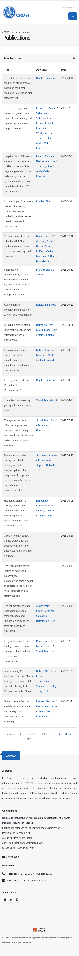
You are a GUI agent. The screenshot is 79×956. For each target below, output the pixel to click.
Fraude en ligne (16, 943)
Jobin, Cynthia (44, 138)
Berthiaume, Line (46, 161)
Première (10, 734)
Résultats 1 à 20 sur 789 (38, 736)
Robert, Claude (44, 350)
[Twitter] (11, 899)
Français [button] (68, 7)
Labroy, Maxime (45, 156)
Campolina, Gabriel (46, 706)
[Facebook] (5, 899)
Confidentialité (26, 943)
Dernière (69, 734)
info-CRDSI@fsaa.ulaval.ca (31, 880)
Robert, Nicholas (45, 671)
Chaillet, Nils (43, 201)
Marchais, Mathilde (46, 355)
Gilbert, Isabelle (46, 360)
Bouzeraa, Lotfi (45, 236)
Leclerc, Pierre (44, 515)
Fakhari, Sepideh (46, 701)
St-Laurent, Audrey (46, 455)
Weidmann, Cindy (46, 133)
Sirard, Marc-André (46, 329)
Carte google (12, 856)
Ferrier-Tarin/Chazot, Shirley (43, 681)
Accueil (6, 32)
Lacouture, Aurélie (46, 108)
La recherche (22, 32)
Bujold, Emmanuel (46, 78)
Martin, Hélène (46, 334)
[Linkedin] (17, 899)
